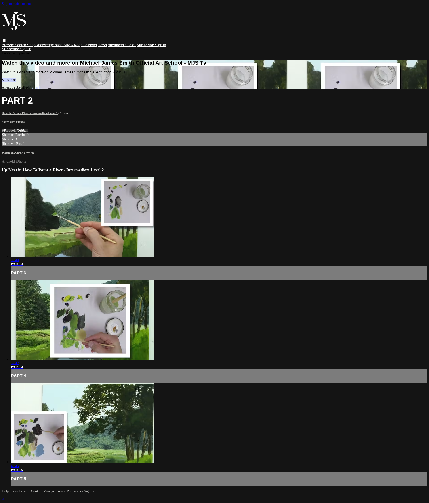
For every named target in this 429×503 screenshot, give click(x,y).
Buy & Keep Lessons (80, 45)
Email (24, 130)
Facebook (9, 130)
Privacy (25, 491)
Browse (8, 45)
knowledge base (49, 45)
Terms (14, 491)
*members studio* (122, 45)
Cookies (37, 491)
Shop (31, 45)
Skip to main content (16, 4)
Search (21, 45)
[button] (4, 40)
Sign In (25, 49)
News (102, 45)
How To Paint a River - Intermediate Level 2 (30, 113)
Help (6, 491)
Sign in (160, 45)
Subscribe (9, 80)
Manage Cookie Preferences (63, 491)
